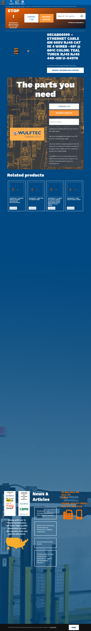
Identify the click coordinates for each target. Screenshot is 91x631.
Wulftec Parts (13, 6)
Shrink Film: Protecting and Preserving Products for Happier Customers (45, 529)
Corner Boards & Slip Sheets (45, 543)
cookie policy (52, 627)
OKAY (73, 627)
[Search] (81, 16)
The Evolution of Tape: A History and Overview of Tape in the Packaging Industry (45, 558)
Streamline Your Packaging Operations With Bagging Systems (45, 513)
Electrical (18, 6)
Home (6, 6)
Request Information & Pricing (65, 70)
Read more (13, 208)
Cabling (22, 6)
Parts (9, 6)
